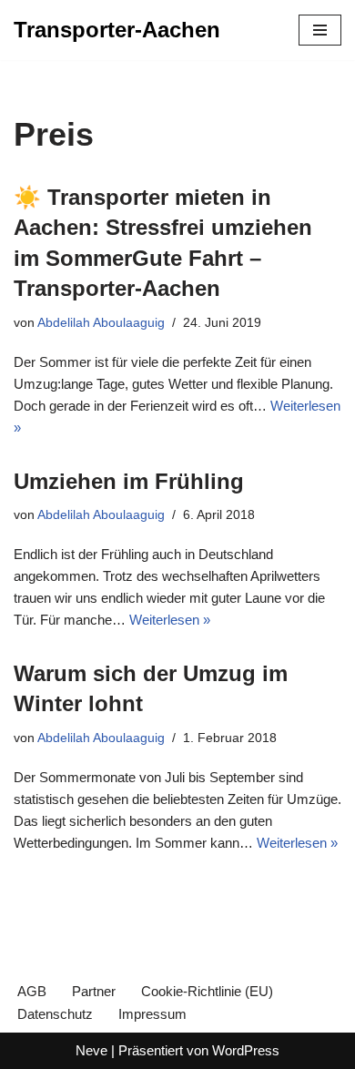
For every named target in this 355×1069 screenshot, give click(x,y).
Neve (91, 1050)
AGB (31, 991)
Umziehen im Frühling (129, 481)
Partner (94, 991)
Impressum (152, 1014)
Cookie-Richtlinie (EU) (207, 991)
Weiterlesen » (169, 619)
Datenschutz (55, 1014)
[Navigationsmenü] (320, 30)
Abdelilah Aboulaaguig (101, 323)
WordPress (245, 1050)
